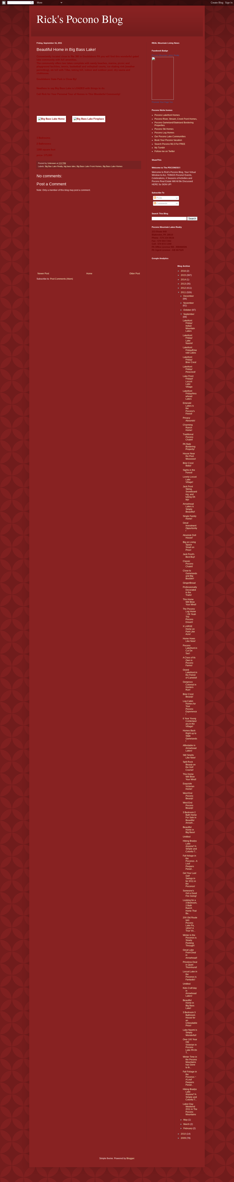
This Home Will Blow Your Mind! (189, 602)
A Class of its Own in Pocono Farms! (189, 661)
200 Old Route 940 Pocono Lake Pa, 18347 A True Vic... (190, 924)
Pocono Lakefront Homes (167, 115)
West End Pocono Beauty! (188, 796)
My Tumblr (159, 147)
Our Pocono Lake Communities (170, 136)
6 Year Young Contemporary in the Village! (190, 722)
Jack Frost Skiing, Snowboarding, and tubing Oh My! (190, 493)
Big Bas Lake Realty (54, 166)
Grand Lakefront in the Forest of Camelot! (190, 674)
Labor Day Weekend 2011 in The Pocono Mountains (190, 1109)
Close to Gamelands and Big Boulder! (190, 574)
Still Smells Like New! (189, 756)
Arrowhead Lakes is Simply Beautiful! (189, 508)
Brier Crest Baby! (188, 464)
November (188, 303)
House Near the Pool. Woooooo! (189, 456)
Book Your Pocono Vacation (168, 140)
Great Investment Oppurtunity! (190, 527)
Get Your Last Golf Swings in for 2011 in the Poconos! (189, 880)
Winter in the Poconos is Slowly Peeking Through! (190, 940)
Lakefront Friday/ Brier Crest (189, 360)
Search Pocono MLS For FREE (169, 144)
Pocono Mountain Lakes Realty (165, 55)
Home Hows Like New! (189, 639)
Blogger (130, 1158)
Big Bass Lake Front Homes (89, 166)
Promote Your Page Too (162, 102)
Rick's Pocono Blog (80, 18)
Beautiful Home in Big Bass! (189, 830)
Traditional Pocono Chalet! (188, 437)
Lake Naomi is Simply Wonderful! (190, 1033)
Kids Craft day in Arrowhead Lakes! (190, 992)
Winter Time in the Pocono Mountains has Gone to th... (190, 1062)
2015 (183, 275)
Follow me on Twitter (164, 151)
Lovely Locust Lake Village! (190, 479)
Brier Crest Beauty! (188, 695)
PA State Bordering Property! (189, 447)
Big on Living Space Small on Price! (189, 546)
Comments (161, 203)
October (187, 310)
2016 (183, 271)
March (186, 1124)
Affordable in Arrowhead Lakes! (190, 748)
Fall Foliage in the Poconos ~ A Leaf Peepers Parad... (190, 1078)
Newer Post (43, 273)
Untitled (186, 836)
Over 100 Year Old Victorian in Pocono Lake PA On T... (190, 1046)
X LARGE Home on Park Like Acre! (189, 630)
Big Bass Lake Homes (112, 166)
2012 (183, 288)
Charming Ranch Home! (188, 427)
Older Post (134, 273)
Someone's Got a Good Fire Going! (190, 893)
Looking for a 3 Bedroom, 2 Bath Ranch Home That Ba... (190, 907)
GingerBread (189, 583)
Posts (159, 198)
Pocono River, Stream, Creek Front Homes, (175, 119)
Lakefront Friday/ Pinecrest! (189, 369)
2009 (183, 1138)
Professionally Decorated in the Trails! (190, 591)
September (188, 314)
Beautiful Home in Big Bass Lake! (188, 1004)
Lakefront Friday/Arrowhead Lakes (190, 395)
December (188, 296)
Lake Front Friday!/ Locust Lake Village (188, 381)
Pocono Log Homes (164, 132)
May (185, 1120)
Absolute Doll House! (189, 536)
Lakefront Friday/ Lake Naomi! (188, 339)
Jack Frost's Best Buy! (189, 555)
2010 (183, 1134)
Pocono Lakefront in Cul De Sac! (190, 649)
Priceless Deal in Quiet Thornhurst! (190, 965)
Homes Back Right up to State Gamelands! (190, 736)
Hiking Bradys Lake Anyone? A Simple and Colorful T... (190, 846)
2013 (183, 284)
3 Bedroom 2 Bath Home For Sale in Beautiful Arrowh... (190, 817)
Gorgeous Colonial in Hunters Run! (189, 686)
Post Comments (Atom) (61, 279)
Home (89, 273)
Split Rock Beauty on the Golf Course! (189, 766)
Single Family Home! (189, 517)
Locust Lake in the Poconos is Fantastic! (190, 975)
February (188, 1128)
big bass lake (70, 166)
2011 (183, 292)
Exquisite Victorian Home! (188, 786)
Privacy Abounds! (189, 419)
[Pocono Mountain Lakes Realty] (163, 99)
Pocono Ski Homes (163, 129)
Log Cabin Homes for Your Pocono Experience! (190, 708)
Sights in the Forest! (189, 471)
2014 (183, 279)
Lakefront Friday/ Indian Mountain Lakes (189, 325)
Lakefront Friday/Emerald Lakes (190, 350)
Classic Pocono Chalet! (188, 564)
